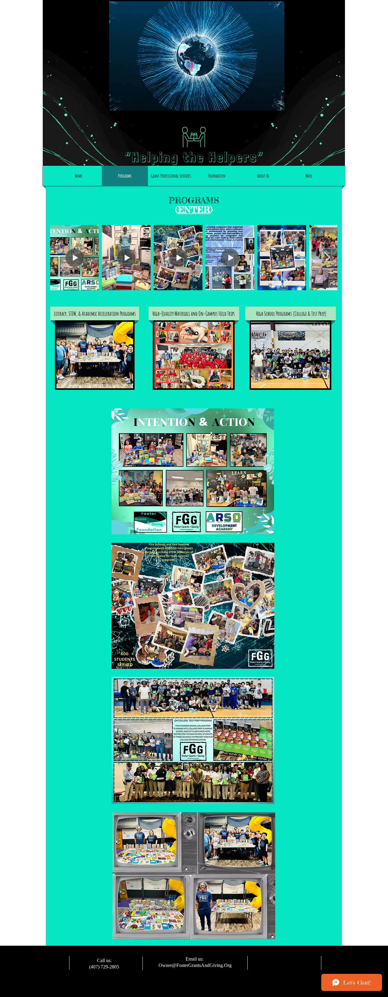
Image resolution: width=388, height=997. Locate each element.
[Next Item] (326, 258)
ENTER (194, 210)
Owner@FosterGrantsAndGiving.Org (195, 965)
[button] (276, 104)
